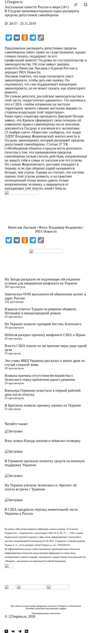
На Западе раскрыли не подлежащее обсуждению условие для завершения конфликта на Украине (42, 281)
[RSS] (26, 631)
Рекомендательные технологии (46, 613)
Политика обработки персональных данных (46, 608)
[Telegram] (19, 631)
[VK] (13, 631)
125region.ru (14, 2)
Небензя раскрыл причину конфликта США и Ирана (45, 335)
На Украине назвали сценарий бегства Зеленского (43, 324)
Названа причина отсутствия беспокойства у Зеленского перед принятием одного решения (40, 377)
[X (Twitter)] (6, 631)
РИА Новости (29, 72)
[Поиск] (85, 4)
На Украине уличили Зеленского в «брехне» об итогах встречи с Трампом (41, 487)
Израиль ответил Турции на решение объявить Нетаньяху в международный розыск (40, 311)
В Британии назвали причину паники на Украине (43, 405)
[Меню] (76, 4)
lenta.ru (60, 188)
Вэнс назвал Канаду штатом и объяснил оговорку (43, 441)
